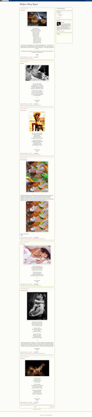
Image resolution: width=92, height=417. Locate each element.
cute (31, 238)
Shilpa (63, 22)
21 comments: (30, 237)
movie (38, 238)
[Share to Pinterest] (37, 57)
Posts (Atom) (39, 409)
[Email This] (34, 57)
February (60, 14)
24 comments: (30, 153)
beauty (26, 238)
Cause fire (22, 358)
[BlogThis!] (35, 57)
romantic (27, 58)
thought (44, 353)
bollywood (28, 238)
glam (27, 154)
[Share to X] (36, 57)
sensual (30, 58)
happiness (27, 285)
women (40, 154)
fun (23, 105)
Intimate (22, 63)
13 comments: (30, 402)
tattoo (37, 154)
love (25, 105)
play (23, 58)
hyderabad (28, 353)
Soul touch (22, 10)
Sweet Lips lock (23, 159)
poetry (25, 58)
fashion (24, 154)
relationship (31, 105)
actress (24, 238)
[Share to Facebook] (37, 57)
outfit (32, 154)
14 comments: (30, 103)
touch (32, 58)
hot (24, 105)
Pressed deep (23, 110)
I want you (22, 244)
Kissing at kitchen (24, 290)
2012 (59, 17)
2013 (59, 13)
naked (30, 154)
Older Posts (52, 406)
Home (35, 406)
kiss (36, 238)
